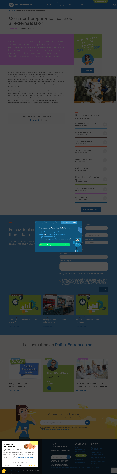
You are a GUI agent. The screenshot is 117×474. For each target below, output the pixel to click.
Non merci (7, 465)
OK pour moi (31, 465)
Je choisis (19, 465)
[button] (4, 471)
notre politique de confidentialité (25, 457)
